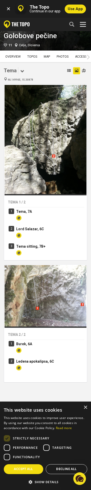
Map (47, 56)
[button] (45, 481)
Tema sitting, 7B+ (31, 246)
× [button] (85, 407)
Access (80, 56)
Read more (64, 428)
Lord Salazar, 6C (30, 229)
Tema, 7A (24, 211)
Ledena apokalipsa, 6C (35, 361)
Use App (75, 9)
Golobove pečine (30, 36)
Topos (32, 56)
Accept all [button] (23, 469)
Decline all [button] (66, 469)
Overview (13, 56)
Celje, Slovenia (29, 45)
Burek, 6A (24, 344)
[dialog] (45, 446)
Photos (63, 56)
